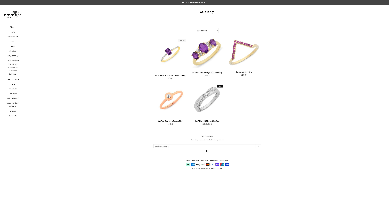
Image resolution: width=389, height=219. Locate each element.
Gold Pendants (13, 67)
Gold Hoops (13, 71)
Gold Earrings (12, 64)
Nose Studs (13, 89)
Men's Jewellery (12, 98)
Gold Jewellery (13, 60)
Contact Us (12, 116)
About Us (13, 51)
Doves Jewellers (206, 168)
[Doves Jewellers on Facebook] (207, 151)
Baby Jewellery (12, 56)
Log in (13, 32)
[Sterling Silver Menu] (18, 79)
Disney (12, 93)
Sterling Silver (13, 79)
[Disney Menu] (16, 93)
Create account (12, 37)
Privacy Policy (195, 160)
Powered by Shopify (216, 168)
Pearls (13, 84)
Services (13, 111)
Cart (13, 27)
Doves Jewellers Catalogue (12, 104)
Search (188, 160)
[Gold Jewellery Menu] (19, 60)
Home (13, 46)
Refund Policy (204, 160)
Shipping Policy (224, 160)
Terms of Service (214, 160)
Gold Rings (12, 74)
